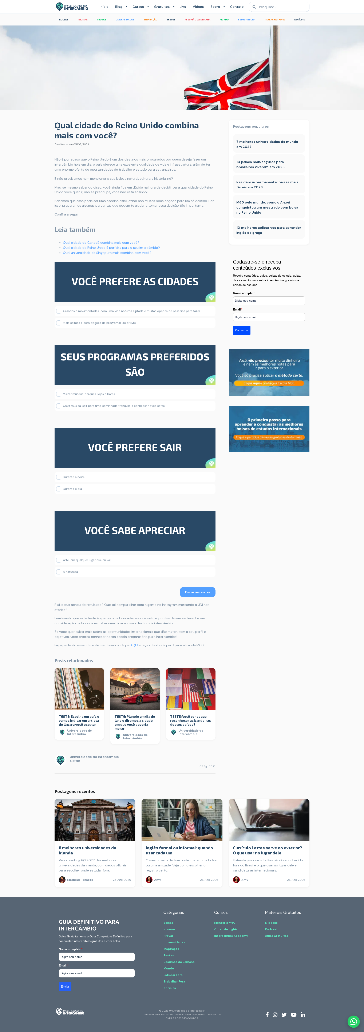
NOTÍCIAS (299, 19)
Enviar (65, 986)
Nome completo (244, 293)
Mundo (168, 968)
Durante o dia (72, 489)
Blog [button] (118, 6)
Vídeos (198, 6)
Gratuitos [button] (162, 6)
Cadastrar (241, 330)
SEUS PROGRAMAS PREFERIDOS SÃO (135, 364)
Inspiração (171, 949)
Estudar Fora (172, 975)
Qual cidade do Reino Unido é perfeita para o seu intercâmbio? (111, 247)
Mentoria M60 (225, 923)
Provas (168, 936)
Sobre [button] (215, 6)
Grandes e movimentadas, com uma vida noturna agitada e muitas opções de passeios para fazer (131, 311)
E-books (271, 923)
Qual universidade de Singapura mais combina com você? (107, 252)
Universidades (174, 942)
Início (104, 6)
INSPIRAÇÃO (150, 19)
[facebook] (267, 1015)
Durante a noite (74, 477)
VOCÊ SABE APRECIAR (134, 530)
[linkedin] (303, 1015)
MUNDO (224, 19)
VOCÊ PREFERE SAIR (135, 447)
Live (183, 6)
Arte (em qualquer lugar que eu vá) (87, 560)
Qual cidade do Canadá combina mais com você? (101, 242)
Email (237, 309)
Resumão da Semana (178, 962)
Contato (237, 6)
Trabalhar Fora (174, 981)
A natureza (70, 572)
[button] (125, 7)
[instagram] (275, 1015)
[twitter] (284, 1015)
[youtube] (294, 1015)
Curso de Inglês (226, 929)
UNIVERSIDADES (125, 19)
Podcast (271, 929)
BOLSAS (63, 19)
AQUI (134, 645)
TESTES (171, 19)
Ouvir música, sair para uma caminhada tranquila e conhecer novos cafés (114, 406)
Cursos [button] (138, 6)
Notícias (169, 988)
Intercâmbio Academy (231, 936)
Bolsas (168, 923)
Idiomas (169, 929)
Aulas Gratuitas (276, 936)
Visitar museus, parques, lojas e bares (89, 394)
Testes (168, 955)
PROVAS (101, 19)
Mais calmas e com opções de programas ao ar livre (99, 323)
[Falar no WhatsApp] (354, 1022)
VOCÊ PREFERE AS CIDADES (135, 281)
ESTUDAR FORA (246, 19)
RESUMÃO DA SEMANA (197, 19)
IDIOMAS (83, 19)
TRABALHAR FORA (275, 19)
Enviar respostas (197, 592)
